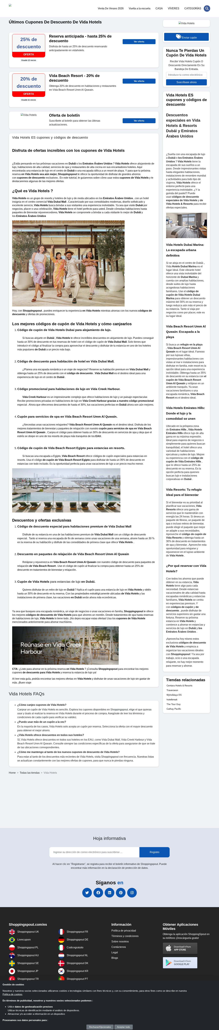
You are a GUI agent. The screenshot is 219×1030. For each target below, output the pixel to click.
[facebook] (98, 892)
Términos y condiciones (125, 936)
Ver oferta (139, 41)
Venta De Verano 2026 (111, 8)
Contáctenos (118, 947)
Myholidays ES (174, 695)
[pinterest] (121, 892)
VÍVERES (173, 8)
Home (12, 772)
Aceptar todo (123, 1027)
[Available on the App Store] (180, 948)
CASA (159, 8)
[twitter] (87, 892)
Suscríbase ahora (187, 82)
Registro (154, 852)
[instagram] (132, 892)
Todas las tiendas (30, 772)
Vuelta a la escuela (139, 8)
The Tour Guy (174, 704)
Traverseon (172, 690)
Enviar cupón (189, 37)
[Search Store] (207, 8)
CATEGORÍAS (192, 8)
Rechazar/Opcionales (100, 1027)
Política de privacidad (123, 930)
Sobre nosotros (120, 941)
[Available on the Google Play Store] (180, 962)
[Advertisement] (109, 801)
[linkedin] (109, 892)
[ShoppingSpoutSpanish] (24, 8)
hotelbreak (172, 699)
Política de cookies (12, 994)
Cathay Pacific (174, 709)
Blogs (114, 958)
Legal (114, 952)
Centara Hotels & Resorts (179, 685)
